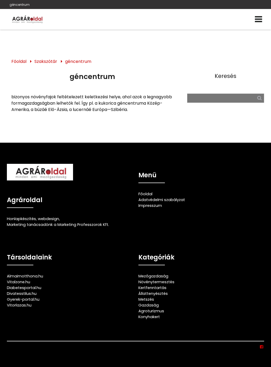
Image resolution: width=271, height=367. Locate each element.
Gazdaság (148, 305)
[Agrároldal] (27, 19)
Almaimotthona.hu (25, 276)
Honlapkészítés (21, 218)
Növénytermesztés (156, 282)
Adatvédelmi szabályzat (161, 199)
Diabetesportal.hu (24, 287)
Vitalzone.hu (18, 282)
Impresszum (150, 205)
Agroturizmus (151, 311)
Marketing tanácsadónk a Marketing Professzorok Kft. (58, 224)
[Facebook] (261, 347)
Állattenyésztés (153, 293)
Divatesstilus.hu (22, 293)
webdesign (48, 218)
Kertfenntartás (152, 287)
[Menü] (258, 19)
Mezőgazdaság (153, 276)
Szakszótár (45, 61)
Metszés (146, 299)
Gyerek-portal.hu (23, 299)
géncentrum (20, 4)
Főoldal (18, 61)
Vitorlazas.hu (19, 305)
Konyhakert (149, 316)
